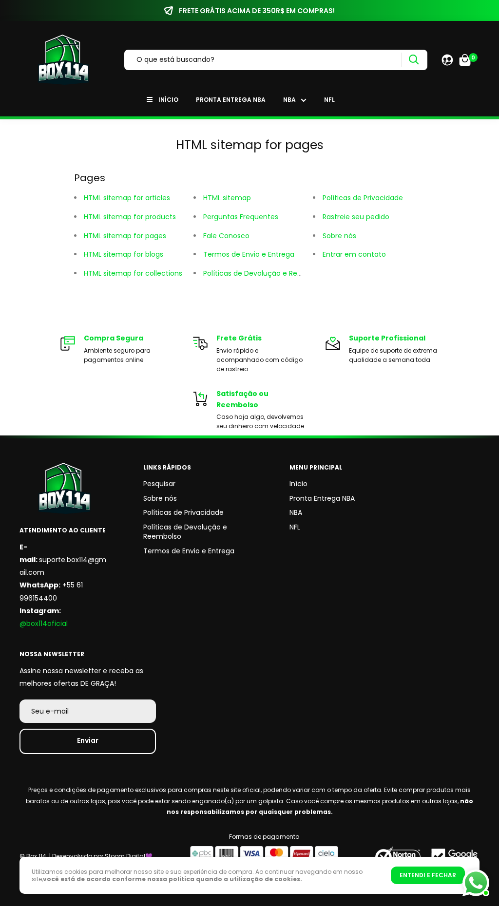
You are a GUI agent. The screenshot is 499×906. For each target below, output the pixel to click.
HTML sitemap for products (130, 217)
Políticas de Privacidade (363, 198)
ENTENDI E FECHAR (428, 875)
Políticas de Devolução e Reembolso (265, 273)
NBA (289, 99)
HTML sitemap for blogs (123, 254)
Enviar (87, 740)
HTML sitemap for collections (133, 273)
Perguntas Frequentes (240, 217)
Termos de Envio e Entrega (248, 254)
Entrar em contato (354, 254)
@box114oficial (43, 623)
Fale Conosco (226, 236)
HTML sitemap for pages (125, 236)
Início (168, 99)
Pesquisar (159, 484)
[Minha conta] (447, 60)
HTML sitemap (227, 198)
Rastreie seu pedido (356, 217)
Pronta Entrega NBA (231, 99)
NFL (329, 99)
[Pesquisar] (413, 60)
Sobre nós (339, 236)
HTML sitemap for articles (127, 198)
